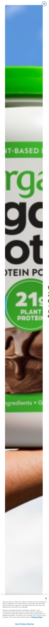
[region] (24, 611)
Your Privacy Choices (24, 624)
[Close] (46, 598)
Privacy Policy (36, 617)
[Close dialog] (44, 4)
